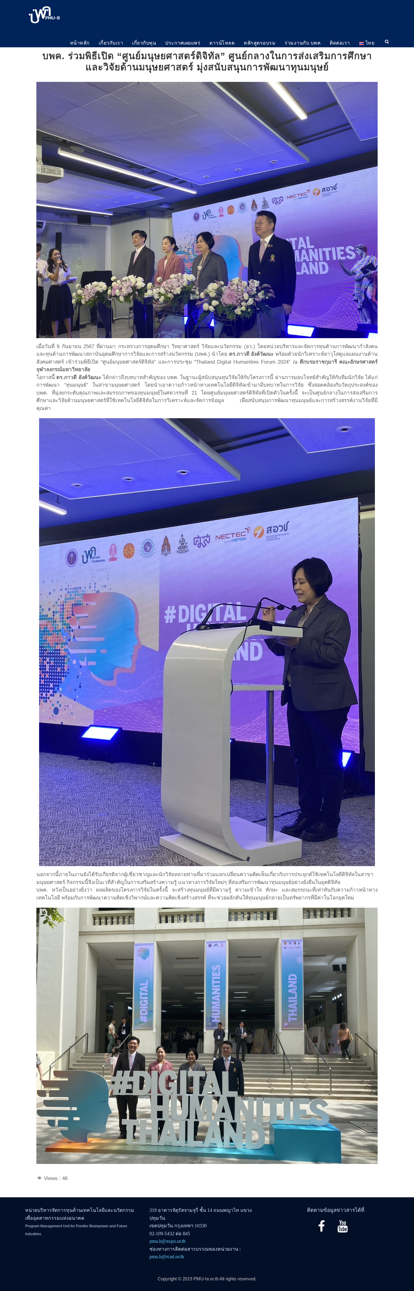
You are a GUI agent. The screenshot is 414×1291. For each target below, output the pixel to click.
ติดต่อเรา (340, 42)
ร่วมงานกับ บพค (303, 42)
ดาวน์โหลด (222, 42)
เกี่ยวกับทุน (144, 42)
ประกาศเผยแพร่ (182, 42)
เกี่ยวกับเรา (111, 42)
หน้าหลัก (80, 42)
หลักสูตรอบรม (259, 42)
